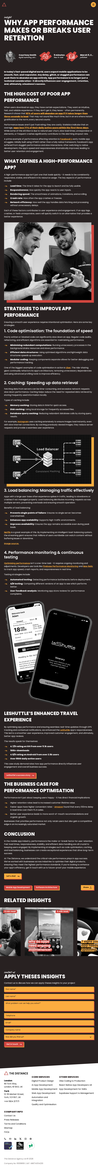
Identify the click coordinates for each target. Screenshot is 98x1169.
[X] (20, 1139)
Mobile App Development (18, 888)
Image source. (11, 544)
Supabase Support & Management (76, 1093)
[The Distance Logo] (16, 1073)
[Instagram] (25, 1139)
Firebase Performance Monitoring (60, 566)
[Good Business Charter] (20, 1146)
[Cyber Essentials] (8, 1146)
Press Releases (11, 1120)
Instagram (23, 422)
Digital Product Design (43, 1081)
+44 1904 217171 (11, 1101)
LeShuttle (65, 730)
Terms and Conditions (15, 1124)
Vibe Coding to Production (72, 1081)
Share (86, 887)
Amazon (58, 807)
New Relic (88, 566)
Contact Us (9, 1116)
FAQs (6, 1132)
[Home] (4, 4)
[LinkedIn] (15, 1139)
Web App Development (44, 1093)
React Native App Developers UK (75, 1085)
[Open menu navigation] (93, 4)
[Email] (10, 1139)
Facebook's (66, 139)
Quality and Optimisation (44, 1105)
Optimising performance (17, 563)
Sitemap (8, 1128)
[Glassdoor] (31, 1146)
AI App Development (42, 1085)
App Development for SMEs (73, 1089)
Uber (68, 368)
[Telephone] (5, 1139)
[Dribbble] (31, 1139)
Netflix (7, 532)
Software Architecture (46, 888)
